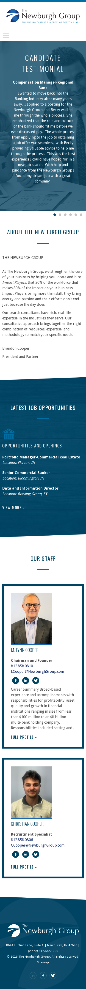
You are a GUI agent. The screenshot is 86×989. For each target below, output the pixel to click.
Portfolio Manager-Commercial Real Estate (41, 457)
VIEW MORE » (13, 507)
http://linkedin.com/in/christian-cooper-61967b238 (25, 854)
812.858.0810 (22, 666)
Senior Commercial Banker (26, 473)
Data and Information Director (30, 488)
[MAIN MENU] (5, 35)
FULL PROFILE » (24, 737)
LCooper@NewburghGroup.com (37, 671)
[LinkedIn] (33, 975)
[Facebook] (43, 975)
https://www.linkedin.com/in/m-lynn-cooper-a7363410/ (25, 680)
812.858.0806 (22, 840)
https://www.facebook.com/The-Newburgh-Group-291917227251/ (15, 680)
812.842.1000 (48, 951)
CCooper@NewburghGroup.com (37, 845)
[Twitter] (53, 975)
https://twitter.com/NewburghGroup (35, 680)
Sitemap (43, 962)
